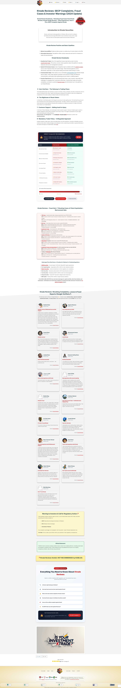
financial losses (61, 82)
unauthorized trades (45, 63)
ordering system (79, 66)
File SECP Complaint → (74, 615)
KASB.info (43, 679)
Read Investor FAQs (72, 198)
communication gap (71, 72)
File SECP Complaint (49, 198)
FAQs (57, 124)
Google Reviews (56, 325)
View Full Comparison (61, 198)
